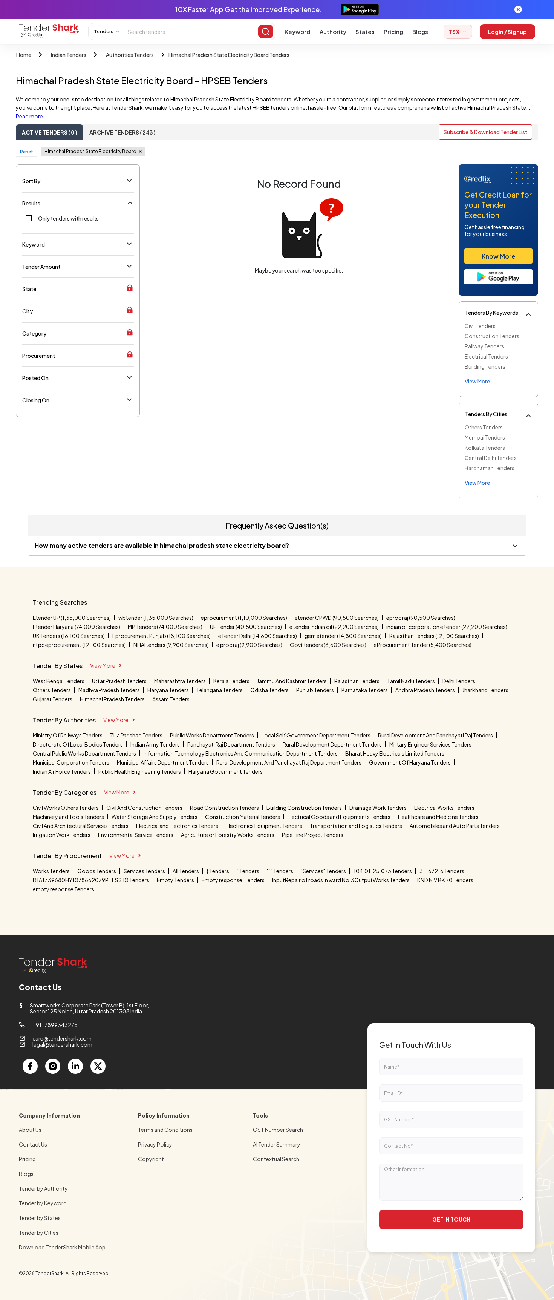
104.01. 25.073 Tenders (383, 871)
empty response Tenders (63, 889)
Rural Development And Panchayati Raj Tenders (435, 735)
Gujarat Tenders (52, 699)
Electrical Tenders (486, 356)
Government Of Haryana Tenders (410, 762)
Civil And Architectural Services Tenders (81, 825)
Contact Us (33, 1144)
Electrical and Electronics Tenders (177, 825)
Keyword (298, 31)
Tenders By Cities (486, 414)
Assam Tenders (171, 699)
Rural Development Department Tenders (332, 744)
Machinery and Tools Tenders (68, 816)
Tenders (103, 31)
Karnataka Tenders (364, 690)
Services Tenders (144, 871)
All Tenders (186, 871)
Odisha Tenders (269, 690)
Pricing (393, 31)
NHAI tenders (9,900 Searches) (171, 644)
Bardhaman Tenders (489, 468)
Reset (26, 152)
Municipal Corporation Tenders (71, 762)
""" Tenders (280, 871)
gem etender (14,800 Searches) (343, 635)
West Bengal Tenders (58, 681)
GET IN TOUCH (451, 1219)
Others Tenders (484, 427)
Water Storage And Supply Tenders (154, 816)
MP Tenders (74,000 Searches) (165, 626)
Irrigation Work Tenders (61, 834)
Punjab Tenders (315, 690)
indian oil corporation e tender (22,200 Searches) (446, 626)
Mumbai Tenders (485, 437)
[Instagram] (52, 1066)
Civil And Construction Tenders (144, 807)
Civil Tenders (480, 325)
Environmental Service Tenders (135, 834)
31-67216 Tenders (441, 871)
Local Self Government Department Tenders (316, 735)
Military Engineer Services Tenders (430, 744)
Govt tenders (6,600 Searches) (328, 644)
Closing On (35, 400)
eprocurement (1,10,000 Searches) (244, 617)
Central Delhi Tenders (491, 457)
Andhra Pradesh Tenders (425, 690)
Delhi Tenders (458, 681)
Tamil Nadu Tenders (411, 681)
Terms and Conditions (165, 1129)
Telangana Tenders (219, 690)
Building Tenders (485, 366)
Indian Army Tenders (155, 744)
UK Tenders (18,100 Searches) (69, 635)
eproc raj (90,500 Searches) (420, 617)
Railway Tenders (484, 346)
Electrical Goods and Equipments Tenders (339, 816)
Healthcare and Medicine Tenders (438, 816)
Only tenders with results (68, 218)
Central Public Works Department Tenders (84, 753)
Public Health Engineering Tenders (139, 771)
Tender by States (40, 1217)
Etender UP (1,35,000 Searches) (72, 617)
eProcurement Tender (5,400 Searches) (422, 644)
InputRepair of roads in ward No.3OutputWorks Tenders (341, 880)
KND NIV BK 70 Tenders (445, 880)
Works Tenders (51, 871)
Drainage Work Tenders (378, 807)
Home (23, 54)
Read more (29, 116)
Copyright (151, 1159)
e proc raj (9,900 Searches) (249, 644)
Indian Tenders (68, 54)
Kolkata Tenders (485, 447)
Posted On (35, 377)
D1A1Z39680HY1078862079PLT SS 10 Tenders (91, 880)
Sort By (31, 181)
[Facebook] (30, 1066)
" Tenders (248, 871)
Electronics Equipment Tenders (264, 825)
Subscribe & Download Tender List (485, 132)
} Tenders (218, 871)
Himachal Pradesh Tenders (112, 699)
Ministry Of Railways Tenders (68, 735)
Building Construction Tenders (304, 807)
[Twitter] (98, 1066)
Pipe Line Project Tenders (312, 834)
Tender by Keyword (43, 1203)
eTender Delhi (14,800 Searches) (257, 635)
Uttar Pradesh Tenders (119, 681)
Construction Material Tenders (242, 816)
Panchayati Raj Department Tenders (231, 744)
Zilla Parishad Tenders (136, 735)
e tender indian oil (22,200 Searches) (334, 626)
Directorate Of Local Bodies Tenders (78, 744)
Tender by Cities (38, 1232)
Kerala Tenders (231, 681)
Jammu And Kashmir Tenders (292, 681)
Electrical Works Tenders (444, 807)
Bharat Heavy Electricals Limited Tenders (394, 753)
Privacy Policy (155, 1144)
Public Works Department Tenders (212, 735)
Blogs (420, 31)
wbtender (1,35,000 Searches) (155, 617)
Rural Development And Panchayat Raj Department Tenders (288, 762)
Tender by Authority (43, 1188)
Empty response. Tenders (233, 880)
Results (31, 203)
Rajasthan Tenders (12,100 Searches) (434, 635)
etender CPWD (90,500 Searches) (337, 617)
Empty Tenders (175, 880)
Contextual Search (276, 1159)
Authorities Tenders (130, 54)
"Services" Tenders (323, 871)
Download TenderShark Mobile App (62, 1247)
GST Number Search (278, 1129)
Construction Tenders (492, 336)
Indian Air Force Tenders (62, 771)
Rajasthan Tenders (357, 681)
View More (102, 665)
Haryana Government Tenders (225, 771)
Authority (333, 31)
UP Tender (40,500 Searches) (246, 626)
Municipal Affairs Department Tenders (163, 762)
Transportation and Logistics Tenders (356, 825)
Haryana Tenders (168, 690)
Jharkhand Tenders (485, 690)
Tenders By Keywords (491, 312)
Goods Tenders (96, 871)
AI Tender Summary (276, 1144)
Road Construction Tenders (224, 807)
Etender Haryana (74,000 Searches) (76, 626)
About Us (30, 1129)
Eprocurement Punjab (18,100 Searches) (161, 635)
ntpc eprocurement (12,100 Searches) (79, 644)
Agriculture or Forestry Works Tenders (227, 834)
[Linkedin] (75, 1066)
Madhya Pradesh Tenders (109, 690)
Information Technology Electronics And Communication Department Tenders (241, 753)
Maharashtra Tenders (180, 681)
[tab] (49, 132)
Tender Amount (41, 266)
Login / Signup (507, 31)
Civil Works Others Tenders (66, 807)
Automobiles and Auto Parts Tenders (455, 825)
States (365, 31)
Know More (498, 256)
